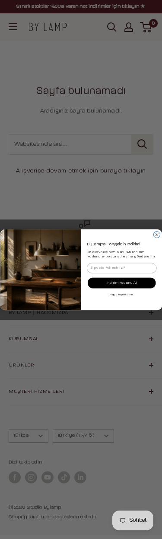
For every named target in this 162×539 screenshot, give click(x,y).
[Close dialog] (156, 234)
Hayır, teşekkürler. (121, 294)
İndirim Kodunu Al (121, 283)
